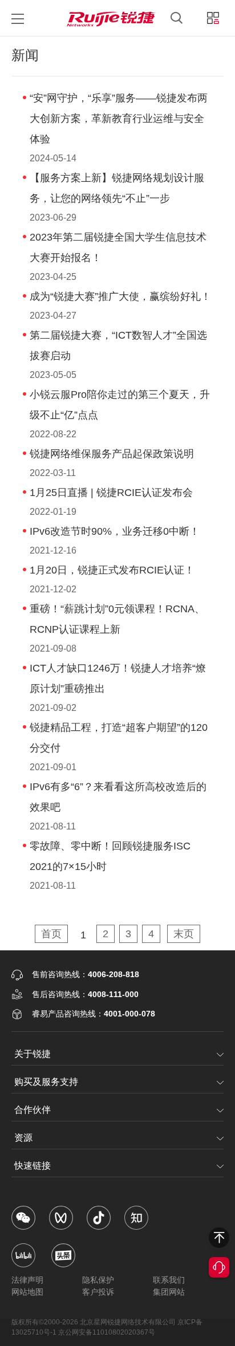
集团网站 (169, 1291)
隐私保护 (98, 1279)
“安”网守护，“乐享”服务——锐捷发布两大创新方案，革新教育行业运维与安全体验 (119, 118)
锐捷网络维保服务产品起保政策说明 (112, 453)
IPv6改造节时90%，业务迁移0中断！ (115, 531)
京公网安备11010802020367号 (106, 1332)
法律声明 (27, 1279)
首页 (51, 934)
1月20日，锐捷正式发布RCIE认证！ (112, 570)
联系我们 (169, 1279)
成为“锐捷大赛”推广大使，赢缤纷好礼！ (120, 296)
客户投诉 (98, 1291)
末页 (183, 934)
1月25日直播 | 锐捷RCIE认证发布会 (111, 492)
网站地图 (27, 1291)
